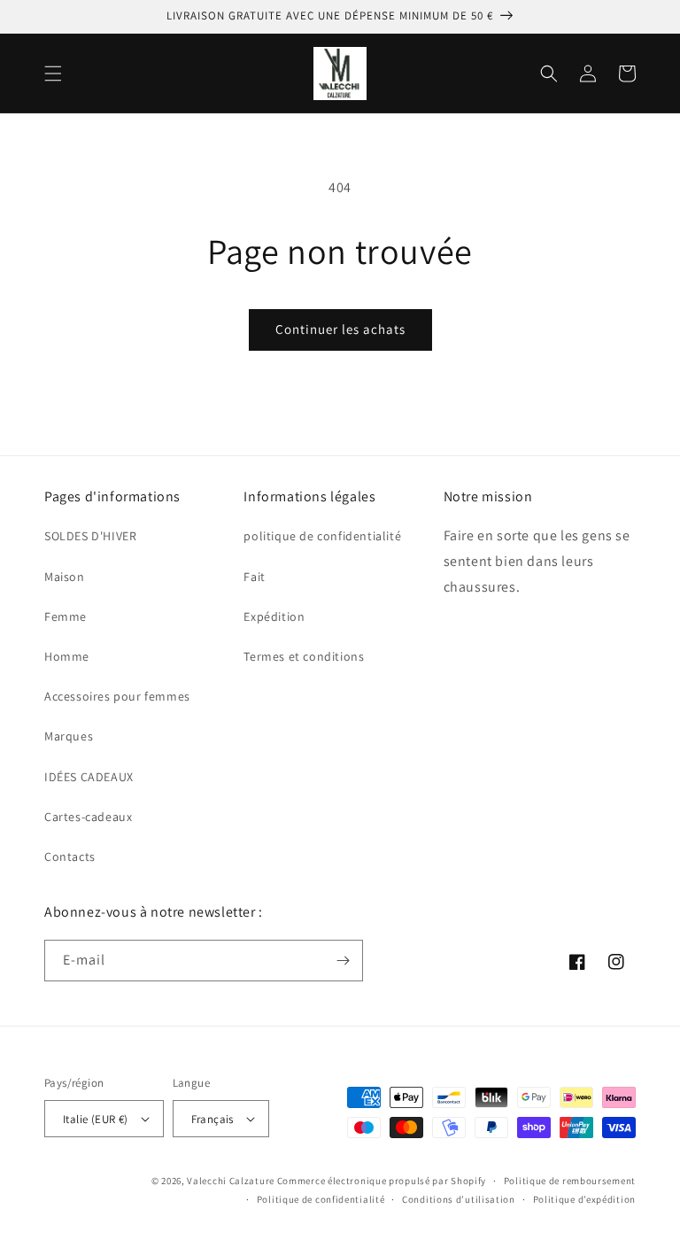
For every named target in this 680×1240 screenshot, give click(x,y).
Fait (254, 577)
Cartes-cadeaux (88, 817)
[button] (53, 73)
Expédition (274, 616)
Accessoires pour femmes (117, 696)
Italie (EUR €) (95, 1119)
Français (212, 1119)
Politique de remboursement (570, 1180)
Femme (65, 616)
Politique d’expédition (584, 1199)
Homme (66, 656)
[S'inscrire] (342, 960)
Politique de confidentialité (321, 1199)
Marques (68, 736)
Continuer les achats (340, 329)
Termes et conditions (303, 656)
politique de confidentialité (322, 536)
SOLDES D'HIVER (90, 536)
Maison (64, 577)
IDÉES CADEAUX (89, 777)
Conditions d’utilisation (458, 1199)
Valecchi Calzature (230, 1180)
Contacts (70, 856)
